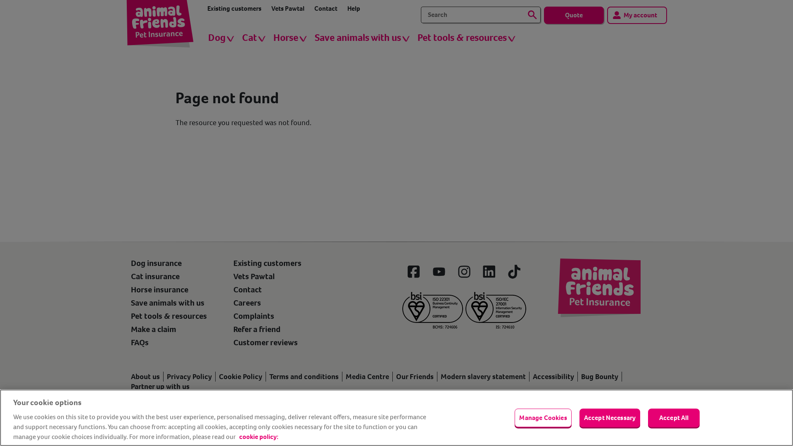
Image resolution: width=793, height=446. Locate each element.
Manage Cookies (543, 417)
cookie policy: (258, 436)
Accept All (674, 417)
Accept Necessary (610, 417)
